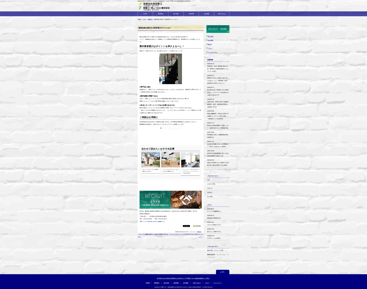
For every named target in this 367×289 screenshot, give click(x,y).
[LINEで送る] (197, 226)
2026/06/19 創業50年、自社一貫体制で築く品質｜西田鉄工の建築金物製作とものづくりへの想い (218, 67)
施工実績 (176, 14)
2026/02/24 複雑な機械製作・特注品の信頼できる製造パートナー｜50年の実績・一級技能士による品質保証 (218, 115)
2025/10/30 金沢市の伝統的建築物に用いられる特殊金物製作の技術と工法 (218, 153)
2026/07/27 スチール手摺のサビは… (214, 223)
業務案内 (160, 14)
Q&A (208, 180)
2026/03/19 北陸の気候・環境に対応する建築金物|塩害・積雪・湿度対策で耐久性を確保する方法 (218, 103)
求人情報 (210, 197)
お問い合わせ (222, 14)
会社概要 (206, 14)
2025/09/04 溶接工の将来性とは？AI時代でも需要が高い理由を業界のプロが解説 (218, 162)
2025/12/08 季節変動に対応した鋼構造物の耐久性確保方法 (218, 134)
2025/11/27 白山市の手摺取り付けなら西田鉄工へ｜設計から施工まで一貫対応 (218, 143)
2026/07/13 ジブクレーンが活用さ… (214, 237)
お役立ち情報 (211, 184)
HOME (145, 14)
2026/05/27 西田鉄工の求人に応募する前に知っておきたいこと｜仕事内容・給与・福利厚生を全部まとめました (218, 79)
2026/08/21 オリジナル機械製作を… (214, 210)
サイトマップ (217, 283)
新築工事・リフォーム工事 (215, 250)
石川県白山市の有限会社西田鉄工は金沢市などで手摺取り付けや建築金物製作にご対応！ (183, 278)
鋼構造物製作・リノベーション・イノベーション (218, 256)
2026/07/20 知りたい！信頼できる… (214, 230)
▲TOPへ (222, 272)
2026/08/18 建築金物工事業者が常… (214, 216)
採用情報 (191, 14)
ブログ (144, 19)
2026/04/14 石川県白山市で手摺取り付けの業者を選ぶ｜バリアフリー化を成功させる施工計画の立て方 (218, 91)
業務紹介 (150, 19)
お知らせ (210, 188)
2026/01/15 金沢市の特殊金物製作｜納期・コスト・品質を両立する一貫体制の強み (218, 125)
